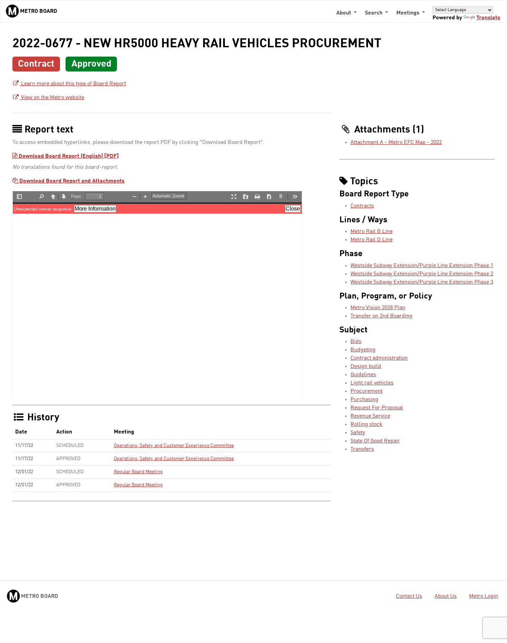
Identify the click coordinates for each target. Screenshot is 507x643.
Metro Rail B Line (371, 231)
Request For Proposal (376, 408)
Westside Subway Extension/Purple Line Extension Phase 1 (421, 266)
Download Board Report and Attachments (71, 181)
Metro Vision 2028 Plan (377, 308)
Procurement (366, 391)
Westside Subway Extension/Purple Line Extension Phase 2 (421, 274)
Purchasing (364, 399)
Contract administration (379, 358)
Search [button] (374, 13)
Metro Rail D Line (371, 240)
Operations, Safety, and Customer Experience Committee (174, 445)
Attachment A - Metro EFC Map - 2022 (396, 142)
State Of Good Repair (375, 441)
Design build (365, 366)
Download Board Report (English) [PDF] (68, 156)
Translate (488, 18)
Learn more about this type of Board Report (73, 84)
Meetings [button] (408, 13)
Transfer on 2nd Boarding (381, 316)
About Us (446, 596)
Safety (357, 433)
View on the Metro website (52, 97)
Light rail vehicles (372, 383)
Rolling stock (366, 424)
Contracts (362, 206)
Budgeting (363, 350)
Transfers (362, 449)
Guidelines (363, 375)
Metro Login (483, 596)
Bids (355, 341)
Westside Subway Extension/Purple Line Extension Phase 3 (421, 282)
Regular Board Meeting (138, 471)
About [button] (344, 13)
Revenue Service (370, 416)
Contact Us (409, 596)
